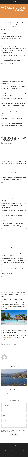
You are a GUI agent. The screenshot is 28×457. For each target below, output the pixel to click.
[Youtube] (15, 1)
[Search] (26, 15)
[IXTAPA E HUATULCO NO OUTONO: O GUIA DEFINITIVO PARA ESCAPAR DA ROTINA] (14, 377)
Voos (15, 344)
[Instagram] (13, 1)
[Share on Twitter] (19, 350)
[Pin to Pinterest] (20, 350)
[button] (2, 381)
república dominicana (6, 344)
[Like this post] (16, 350)
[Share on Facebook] (17, 350)
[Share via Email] (22, 350)
